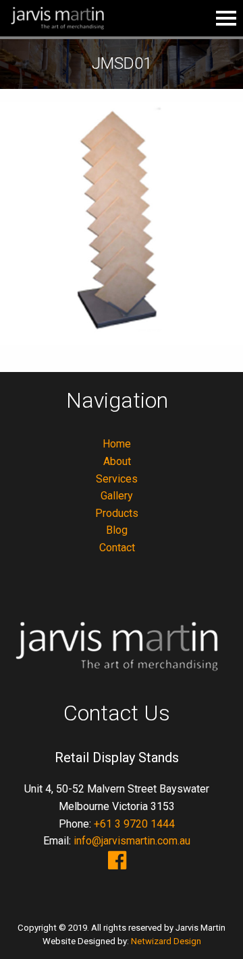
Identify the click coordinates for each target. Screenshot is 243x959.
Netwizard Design (166, 941)
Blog (117, 530)
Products (116, 513)
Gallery (117, 495)
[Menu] (226, 18)
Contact (117, 547)
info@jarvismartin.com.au (132, 840)
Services (117, 478)
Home (117, 443)
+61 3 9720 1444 (134, 823)
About (117, 461)
